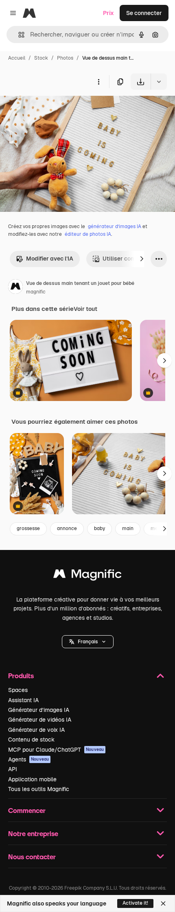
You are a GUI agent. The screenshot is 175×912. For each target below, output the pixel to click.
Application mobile (32, 779)
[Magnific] (87, 575)
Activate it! (135, 903)
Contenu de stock (31, 739)
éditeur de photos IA (88, 234)
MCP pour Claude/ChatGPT (56, 749)
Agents (28, 759)
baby (99, 528)
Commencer (27, 810)
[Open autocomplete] (18, 35)
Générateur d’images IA (38, 710)
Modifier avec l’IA (49, 258)
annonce (67, 528)
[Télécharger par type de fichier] (159, 81)
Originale (54, 108)
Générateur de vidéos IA (39, 719)
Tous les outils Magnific (38, 789)
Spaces (18, 690)
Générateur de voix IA (36, 729)
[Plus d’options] (98, 81)
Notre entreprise (33, 833)
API (12, 769)
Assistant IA (23, 700)
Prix (108, 13)
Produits (21, 675)
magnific (36, 292)
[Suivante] (141, 259)
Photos (65, 58)
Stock (41, 58)
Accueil (16, 58)
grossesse (28, 528)
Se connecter (144, 13)
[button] (88, 641)
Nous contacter (32, 856)
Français (88, 641)
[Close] (163, 903)
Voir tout (85, 309)
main (127, 528)
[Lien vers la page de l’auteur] (15, 287)
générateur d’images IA (114, 226)
